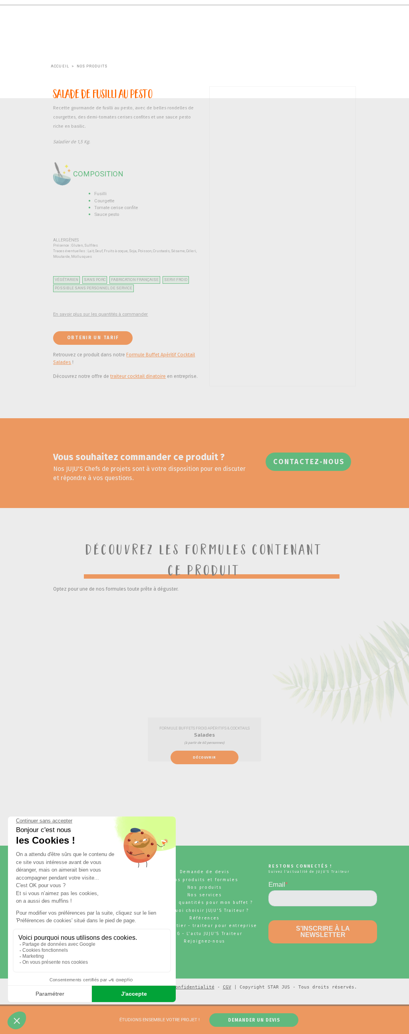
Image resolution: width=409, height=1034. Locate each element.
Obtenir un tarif (93, 337)
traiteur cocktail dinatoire (138, 376)
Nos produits (92, 66)
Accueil (60, 66)
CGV (227, 987)
